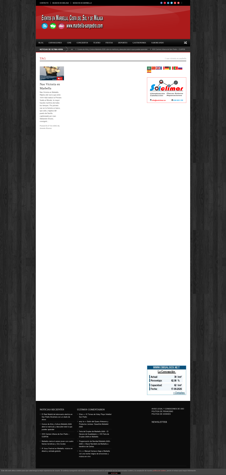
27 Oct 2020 (52, 126)
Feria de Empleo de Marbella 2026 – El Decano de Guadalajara (93, 432)
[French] (162, 68)
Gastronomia (139, 43)
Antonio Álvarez (46, 128)
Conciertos (82, 43)
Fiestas (109, 43)
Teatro (96, 43)
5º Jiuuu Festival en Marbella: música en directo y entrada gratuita (57, 449)
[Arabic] (149, 68)
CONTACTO (44, 3)
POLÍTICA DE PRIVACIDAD (162, 411)
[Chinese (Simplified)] (153, 68)
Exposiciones (55, 43)
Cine (69, 43)
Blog (40, 43)
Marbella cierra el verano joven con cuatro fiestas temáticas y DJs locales (57, 442)
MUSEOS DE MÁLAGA (60, 3)
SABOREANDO (157, 43)
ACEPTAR (114, 473)
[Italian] (171, 68)
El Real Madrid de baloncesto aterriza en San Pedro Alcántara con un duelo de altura (57, 417)
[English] (158, 68)
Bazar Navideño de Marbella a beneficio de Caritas (93, 445)
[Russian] (180, 68)
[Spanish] (149, 71)
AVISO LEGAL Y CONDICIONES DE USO (168, 408)
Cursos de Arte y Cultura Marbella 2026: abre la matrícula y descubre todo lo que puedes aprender (99, 49)
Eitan (81, 414)
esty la (81, 421)
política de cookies (159, 471)
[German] (167, 68)
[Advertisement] (166, 147)
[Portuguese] (176, 68)
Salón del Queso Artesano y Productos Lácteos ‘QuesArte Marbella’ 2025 (94, 424)
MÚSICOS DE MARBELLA (82, 3)
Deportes (122, 43)
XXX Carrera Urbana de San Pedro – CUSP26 (155, 49)
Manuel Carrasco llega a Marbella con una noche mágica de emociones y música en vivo (94, 453)
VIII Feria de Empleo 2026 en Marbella (94, 435)
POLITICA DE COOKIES (161, 414)
